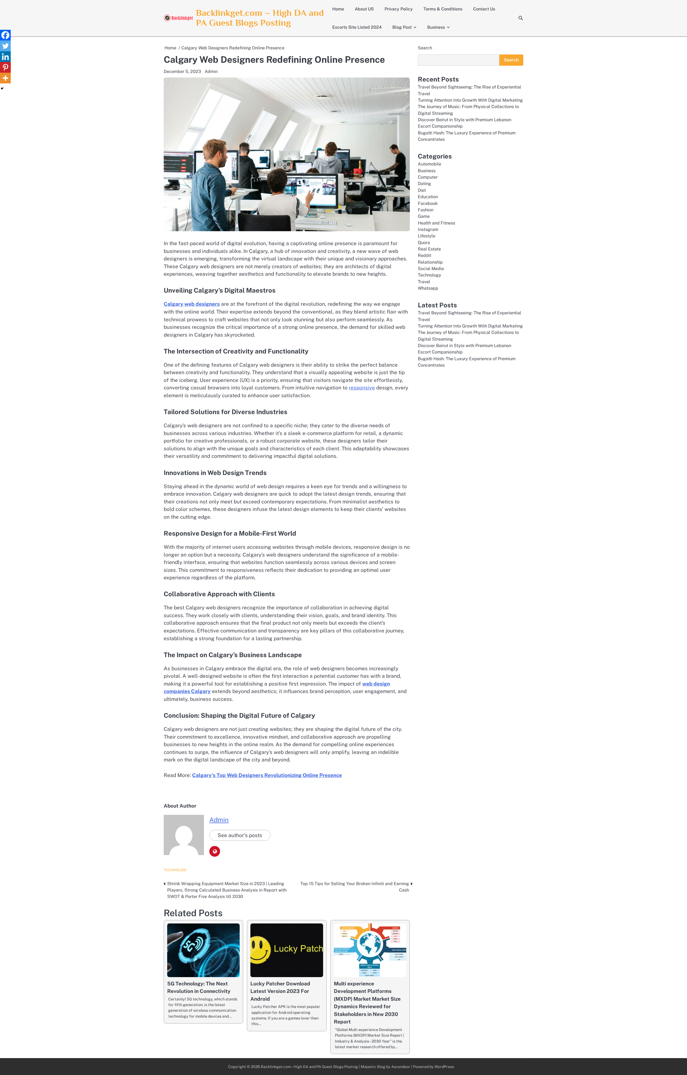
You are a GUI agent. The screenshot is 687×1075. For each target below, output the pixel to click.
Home (338, 9)
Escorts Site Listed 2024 (357, 27)
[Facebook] (5, 35)
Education (428, 196)
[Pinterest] (5, 67)
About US (364, 9)
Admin (211, 71)
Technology (175, 870)
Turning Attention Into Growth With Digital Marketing (470, 100)
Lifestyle (426, 235)
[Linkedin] (5, 56)
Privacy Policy (399, 9)
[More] (5, 78)
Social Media (431, 268)
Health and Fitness (436, 223)
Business (436, 27)
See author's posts (240, 835)
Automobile (429, 164)
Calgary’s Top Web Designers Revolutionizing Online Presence (267, 775)
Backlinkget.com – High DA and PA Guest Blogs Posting (260, 18)
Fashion (425, 209)
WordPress (444, 1066)
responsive (362, 388)
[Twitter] (5, 46)
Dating (424, 183)
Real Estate (429, 249)
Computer (428, 177)
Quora (424, 242)
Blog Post (402, 27)
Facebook (428, 203)
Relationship (430, 262)
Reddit (424, 255)
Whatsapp (428, 288)
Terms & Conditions (442, 9)
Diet (422, 190)
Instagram (428, 229)
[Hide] (2, 88)
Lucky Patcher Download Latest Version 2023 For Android (280, 991)
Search (425, 47)
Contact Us (484, 9)
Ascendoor (400, 1066)
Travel (424, 281)
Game (424, 216)
